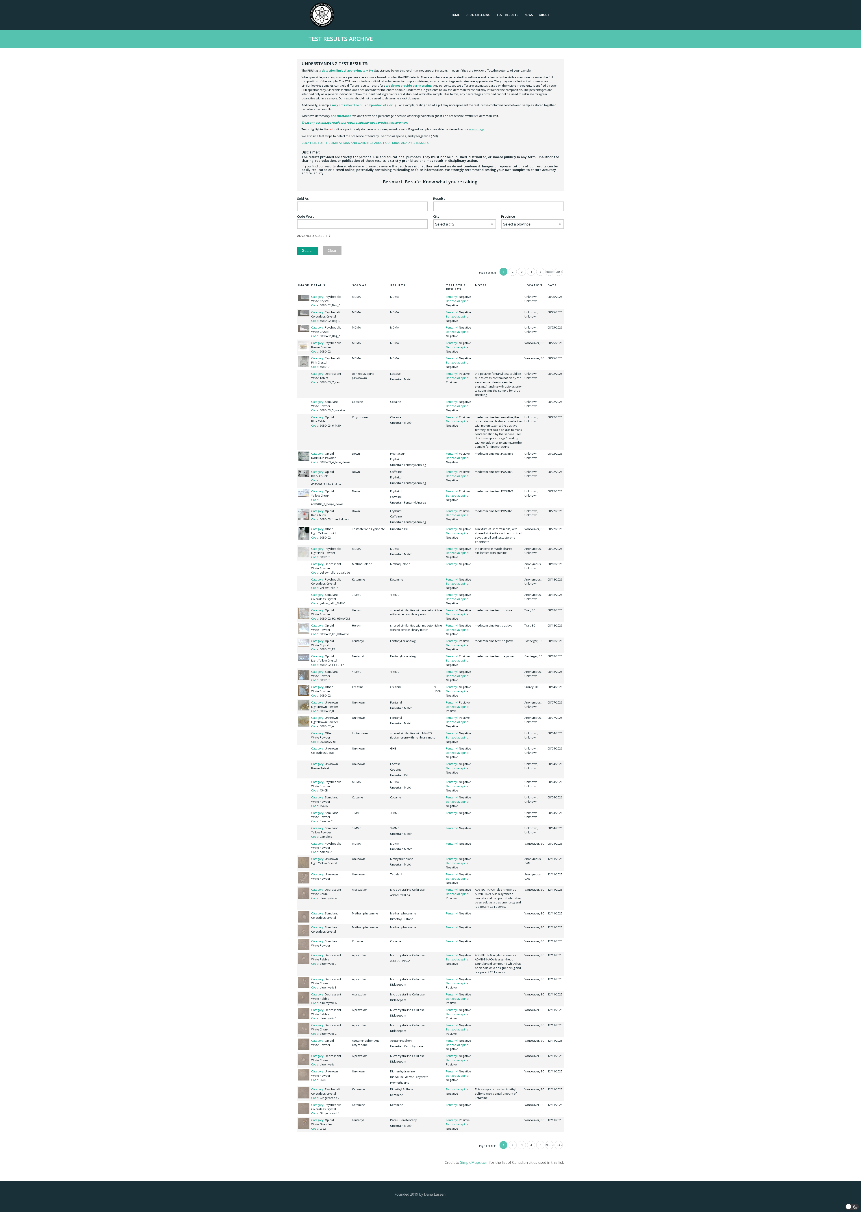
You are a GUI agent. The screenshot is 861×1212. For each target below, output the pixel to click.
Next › (549, 271)
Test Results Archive (340, 39)
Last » (558, 271)
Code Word (306, 216)
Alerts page (477, 129)
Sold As (303, 198)
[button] (852, 1207)
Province (508, 216)
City (436, 216)
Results (439, 198)
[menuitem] (455, 15)
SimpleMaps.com (474, 1162)
